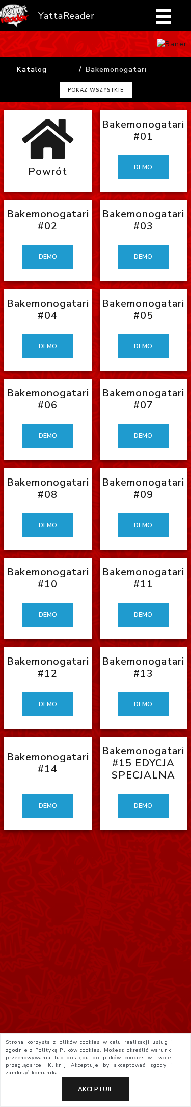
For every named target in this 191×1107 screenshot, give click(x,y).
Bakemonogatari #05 (143, 309)
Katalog (32, 69)
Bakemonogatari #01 (143, 130)
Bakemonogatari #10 (48, 578)
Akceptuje (95, 1089)
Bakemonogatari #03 (143, 220)
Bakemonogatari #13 (143, 667)
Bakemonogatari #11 (143, 578)
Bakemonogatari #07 (143, 399)
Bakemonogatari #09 (143, 488)
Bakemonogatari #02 (48, 220)
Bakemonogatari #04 (48, 309)
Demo (143, 167)
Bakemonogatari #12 (48, 667)
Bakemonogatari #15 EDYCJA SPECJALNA (143, 763)
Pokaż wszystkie (96, 90)
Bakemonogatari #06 (48, 399)
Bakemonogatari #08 (48, 488)
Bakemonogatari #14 (48, 763)
